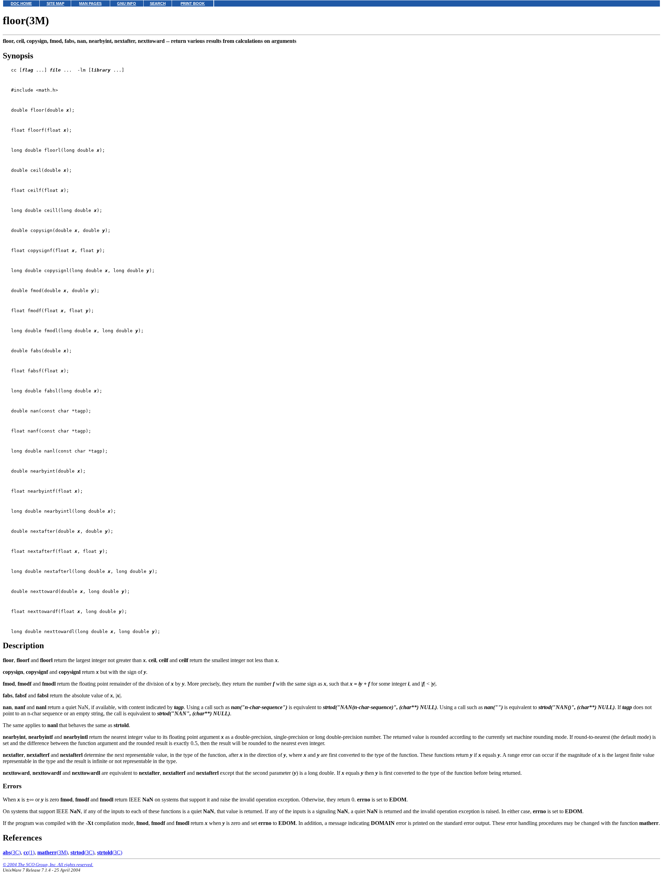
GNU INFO (126, 3)
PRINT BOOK (193, 3)
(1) (29, 852)
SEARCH (158, 3)
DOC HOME (21, 3)
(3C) (12, 852)
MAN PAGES (90, 3)
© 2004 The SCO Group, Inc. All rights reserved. (48, 864)
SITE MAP (55, 3)
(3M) (52, 852)
